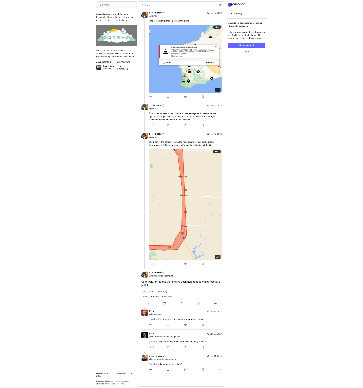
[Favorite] (185, 96)
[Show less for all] (220, 5)
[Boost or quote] (168, 96)
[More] (220, 96)
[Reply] (147, 303)
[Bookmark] (202, 96)
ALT (217, 90)
